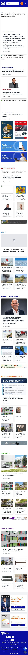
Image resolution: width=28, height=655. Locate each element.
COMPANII (10, 642)
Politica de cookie (14, 653)
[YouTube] (10, 637)
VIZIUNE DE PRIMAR (7, 168)
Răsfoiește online (18, 609)
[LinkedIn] (13, 637)
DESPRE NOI (23, 642)
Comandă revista (19, 606)
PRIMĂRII (4, 642)
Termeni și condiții (7, 651)
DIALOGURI (4, 453)
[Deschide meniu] (25, 3)
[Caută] (17, 3)
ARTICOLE (16, 642)
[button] (25, 648)
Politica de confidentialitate (19, 651)
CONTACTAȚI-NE (14, 644)
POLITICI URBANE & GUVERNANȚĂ (11, 376)
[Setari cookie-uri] (25, 652)
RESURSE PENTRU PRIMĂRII (9, 296)
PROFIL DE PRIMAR (7, 528)
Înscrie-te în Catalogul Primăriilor (18, 625)
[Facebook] (7, 637)
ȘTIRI (2, 232)
